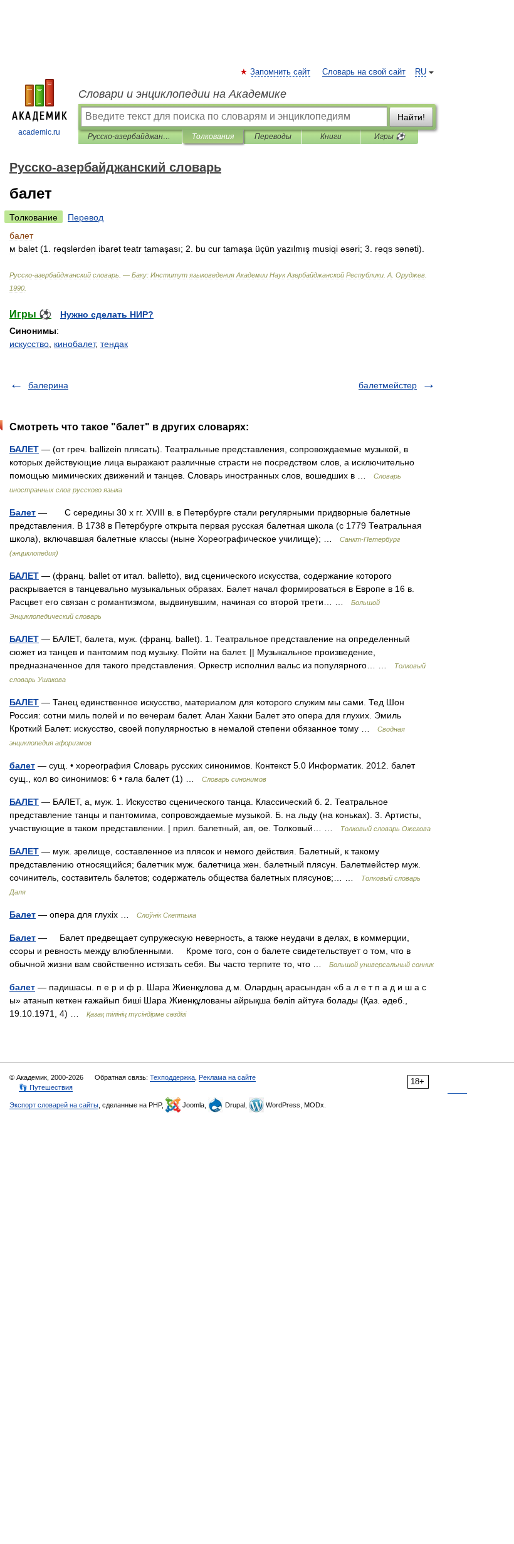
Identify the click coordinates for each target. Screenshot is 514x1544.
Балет (22, 512)
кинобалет (74, 344)
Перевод (85, 217)
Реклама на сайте (227, 1077)
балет (22, 765)
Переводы (272, 136)
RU (420, 72)
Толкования (213, 136)
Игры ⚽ (389, 136)
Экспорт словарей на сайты (53, 1105)
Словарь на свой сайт (364, 72)
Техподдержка (172, 1077)
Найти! (411, 117)
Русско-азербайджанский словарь (130, 136)
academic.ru (39, 132)
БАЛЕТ (24, 449)
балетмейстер (388, 385)
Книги (331, 136)
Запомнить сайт (280, 72)
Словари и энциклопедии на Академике (182, 94)
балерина (48, 385)
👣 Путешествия (46, 1087)
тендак (114, 344)
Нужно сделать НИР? (107, 314)
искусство (29, 344)
